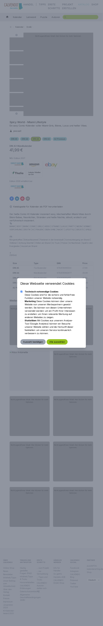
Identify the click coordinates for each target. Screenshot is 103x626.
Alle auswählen (57, 342)
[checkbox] (21, 292)
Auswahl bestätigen (33, 342)
